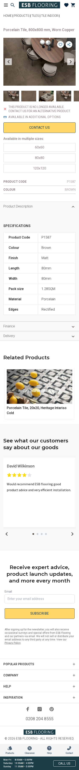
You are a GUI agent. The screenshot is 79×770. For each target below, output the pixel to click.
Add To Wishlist (60, 44)
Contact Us (39, 128)
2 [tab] (37, 534)
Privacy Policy (13, 642)
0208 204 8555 (39, 718)
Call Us (64, 763)
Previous (8, 61)
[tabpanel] (39, 492)
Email (8, 591)
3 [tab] (42, 534)
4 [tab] (46, 534)
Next (70, 61)
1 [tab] (33, 534)
